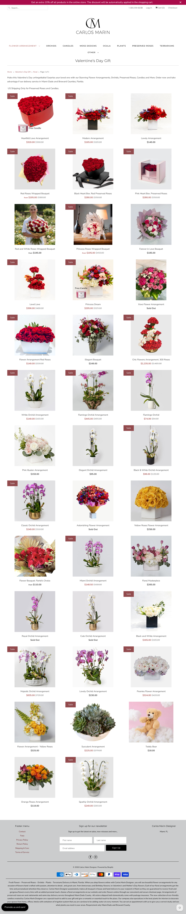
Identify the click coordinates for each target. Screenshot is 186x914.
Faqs (22, 835)
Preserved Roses (142, 46)
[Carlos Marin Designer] (93, 27)
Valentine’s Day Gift (93, 60)
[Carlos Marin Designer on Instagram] (96, 857)
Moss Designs (88, 46)
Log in (149, 8)
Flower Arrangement (23, 46)
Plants (121, 46)
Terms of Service (22, 852)
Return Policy (22, 844)
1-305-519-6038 (136, 8)
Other (92, 52)
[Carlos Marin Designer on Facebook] (90, 857)
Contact (22, 831)
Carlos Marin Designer (88, 867)
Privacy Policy (22, 840)
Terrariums (167, 46)
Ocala (107, 46)
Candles (68, 46)
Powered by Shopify (105, 867)
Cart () (161, 8)
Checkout (172, 8)
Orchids (51, 46)
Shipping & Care (22, 848)
